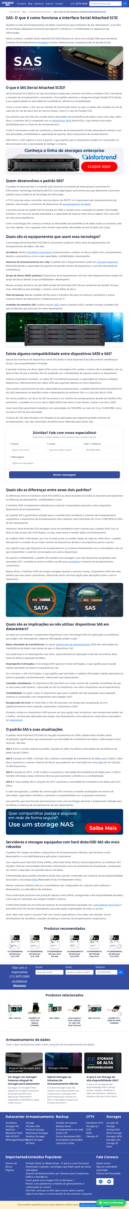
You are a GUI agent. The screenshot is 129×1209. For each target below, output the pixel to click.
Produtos (21, 3)
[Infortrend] (64, 160)
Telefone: (100, 967)
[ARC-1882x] (54, 1008)
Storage (30, 1122)
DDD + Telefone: (92, 443)
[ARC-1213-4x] (94, 1008)
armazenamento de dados (77, 204)
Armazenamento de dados (40, 12)
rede (100, 762)
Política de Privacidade (108, 1173)
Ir (125, 3)
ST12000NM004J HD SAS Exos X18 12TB (15, 954)
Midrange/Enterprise (14, 1139)
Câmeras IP (92, 1136)
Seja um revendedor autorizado (107, 1168)
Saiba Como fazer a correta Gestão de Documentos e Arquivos (59, 1193)
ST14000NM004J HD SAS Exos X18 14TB (34, 954)
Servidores (11, 1122)
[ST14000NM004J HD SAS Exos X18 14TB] (34, 942)
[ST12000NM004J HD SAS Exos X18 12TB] (15, 942)
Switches (10, 1129)
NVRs (89, 1132)
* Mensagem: (17, 456)
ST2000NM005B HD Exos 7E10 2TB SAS (54, 954)
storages (42, 42)
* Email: (51, 443)
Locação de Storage (112, 1124)
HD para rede (33, 1126)
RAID (35, 879)
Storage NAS (113, 1129)
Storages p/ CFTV (92, 1128)
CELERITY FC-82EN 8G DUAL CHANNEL (114, 1020)
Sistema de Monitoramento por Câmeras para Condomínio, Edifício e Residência (57, 1175)
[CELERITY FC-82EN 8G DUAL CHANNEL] (114, 1008)
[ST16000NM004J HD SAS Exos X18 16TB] (114, 942)
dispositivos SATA (61, 120)
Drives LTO (61, 1132)
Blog (30, 3)
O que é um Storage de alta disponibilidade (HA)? (103, 1078)
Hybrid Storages (34, 1139)
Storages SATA (114, 1136)
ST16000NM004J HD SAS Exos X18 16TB (114, 954)
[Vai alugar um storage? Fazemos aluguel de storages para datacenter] (24, 1063)
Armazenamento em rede (69, 1129)
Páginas (10, 1170)
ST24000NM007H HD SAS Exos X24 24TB (74, 954)
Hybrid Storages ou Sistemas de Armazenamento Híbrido (62, 1080)
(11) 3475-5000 (79, 3)
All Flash (30, 1143)
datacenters (16, 720)
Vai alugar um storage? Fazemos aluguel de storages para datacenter (24, 1080)
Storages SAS (113, 1139)
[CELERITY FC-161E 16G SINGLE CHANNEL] (34, 1008)
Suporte (49, 3)
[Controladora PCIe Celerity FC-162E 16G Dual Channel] (74, 1008)
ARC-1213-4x (94, 1018)
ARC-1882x (55, 1018)
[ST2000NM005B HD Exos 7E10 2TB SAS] (54, 942)
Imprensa (39, 3)
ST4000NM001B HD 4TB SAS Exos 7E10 (94, 954)
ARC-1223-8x (15, 1018)
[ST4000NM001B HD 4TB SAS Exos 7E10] (94, 942)
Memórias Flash (14, 1132)
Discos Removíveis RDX (68, 1136)
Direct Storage (114, 1132)
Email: (69, 967)
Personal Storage (35, 1129)
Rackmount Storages (37, 1132)
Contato (59, 3)
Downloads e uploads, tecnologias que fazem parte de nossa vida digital (58, 1168)
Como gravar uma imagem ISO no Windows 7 (50, 1180)
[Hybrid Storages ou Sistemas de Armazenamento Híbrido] (63, 1063)
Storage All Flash (112, 1145)
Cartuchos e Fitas (65, 1143)
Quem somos (103, 1163)
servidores (74, 561)
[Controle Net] (8, 3)
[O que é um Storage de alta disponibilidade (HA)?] (102, 1063)
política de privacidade (90, 1205)
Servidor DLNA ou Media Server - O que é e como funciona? (57, 1163)
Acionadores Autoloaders (69, 1139)
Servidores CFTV (94, 1122)
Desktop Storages (35, 1136)
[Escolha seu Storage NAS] (64, 822)
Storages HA (12, 1126)
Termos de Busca (11, 1165)
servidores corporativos (39, 252)
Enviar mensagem (64, 474)
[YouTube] (109, 1181)
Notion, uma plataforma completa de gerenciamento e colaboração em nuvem (55, 1185)
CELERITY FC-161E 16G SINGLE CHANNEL (35, 1022)
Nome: (39, 967)
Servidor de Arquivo (66, 1122)
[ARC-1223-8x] (15, 1008)
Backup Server (63, 1126)
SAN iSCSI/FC (12, 1136)
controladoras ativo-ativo (106, 904)
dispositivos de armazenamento (73, 644)
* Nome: (14, 443)
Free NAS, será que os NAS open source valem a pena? (55, 1190)
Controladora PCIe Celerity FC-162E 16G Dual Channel (74, 1022)
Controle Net (14, 12)
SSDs (56, 304)
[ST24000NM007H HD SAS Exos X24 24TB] (74, 942)
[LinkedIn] (100, 1181)
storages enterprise (107, 261)
